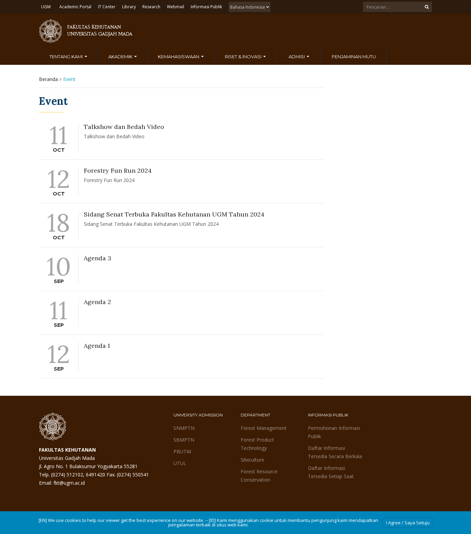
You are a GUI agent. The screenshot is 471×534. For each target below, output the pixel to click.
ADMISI (297, 56)
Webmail (175, 7)
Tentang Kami (66, 56)
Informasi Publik (206, 7)
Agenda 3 (97, 258)
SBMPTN (183, 439)
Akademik (120, 56)
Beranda (48, 79)
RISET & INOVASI (243, 56)
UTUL (179, 463)
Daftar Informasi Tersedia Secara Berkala (335, 452)
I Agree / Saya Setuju (408, 523)
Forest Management (264, 428)
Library (129, 7)
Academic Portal (75, 7)
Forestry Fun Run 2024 (118, 170)
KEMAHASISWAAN (179, 56)
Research (151, 7)
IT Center (107, 7)
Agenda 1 (97, 346)
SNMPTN (183, 428)
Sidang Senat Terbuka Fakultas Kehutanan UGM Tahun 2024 (174, 214)
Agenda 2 (97, 302)
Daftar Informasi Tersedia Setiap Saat (331, 472)
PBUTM (182, 451)
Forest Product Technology (257, 443)
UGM (46, 7)
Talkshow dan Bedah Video (124, 127)
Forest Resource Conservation (259, 475)
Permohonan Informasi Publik (334, 432)
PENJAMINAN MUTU (354, 56)
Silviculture (252, 459)
